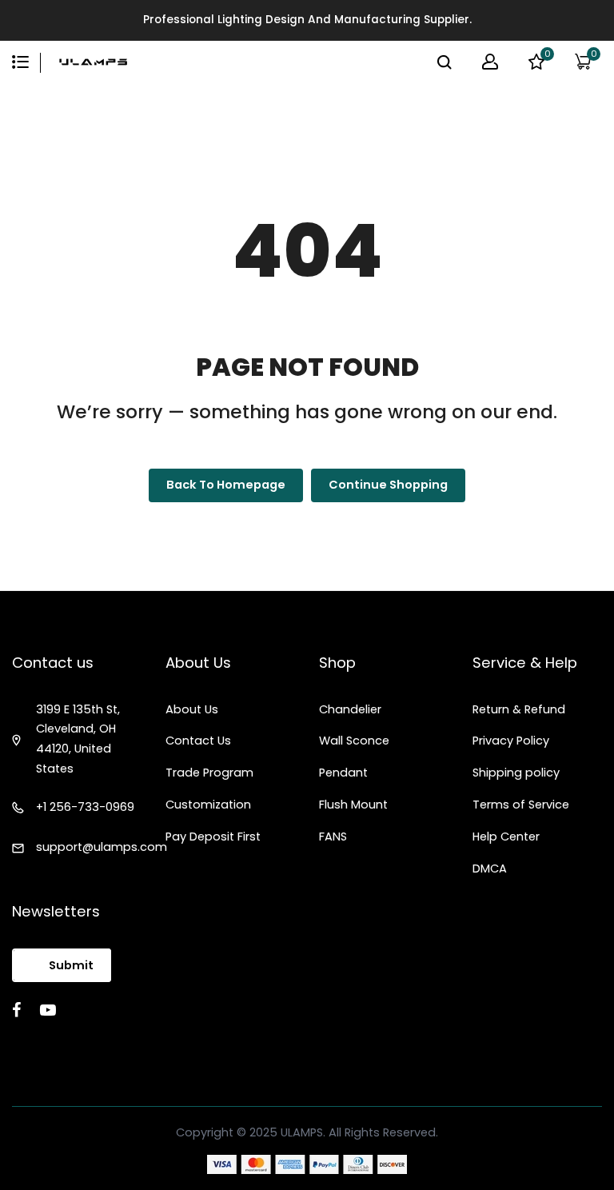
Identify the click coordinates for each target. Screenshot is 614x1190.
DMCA (489, 869)
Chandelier (350, 709)
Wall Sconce (354, 741)
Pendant (343, 773)
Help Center (506, 837)
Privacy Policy (510, 741)
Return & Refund (518, 709)
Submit (71, 965)
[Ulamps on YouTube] (48, 1010)
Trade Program (209, 773)
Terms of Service (520, 805)
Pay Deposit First (213, 837)
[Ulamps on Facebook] (16, 1010)
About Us (191, 709)
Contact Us (198, 741)
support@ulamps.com (101, 847)
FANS (333, 837)
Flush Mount (353, 805)
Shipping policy (516, 773)
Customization (208, 805)
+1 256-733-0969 (85, 807)
